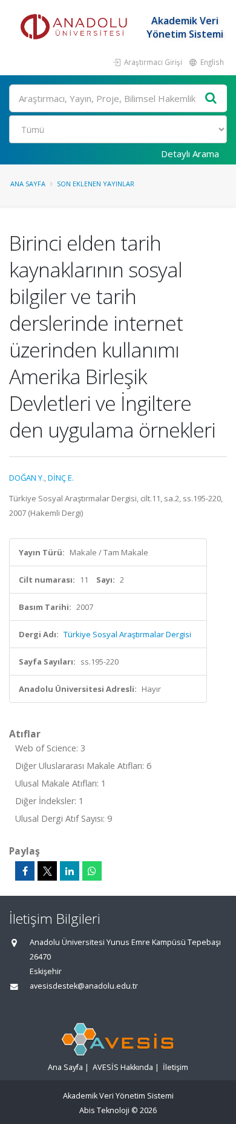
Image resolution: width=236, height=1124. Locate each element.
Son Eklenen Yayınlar (95, 183)
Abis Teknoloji (104, 1110)
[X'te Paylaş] (47, 871)
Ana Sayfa (27, 183)
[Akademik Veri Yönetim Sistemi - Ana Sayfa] (75, 27)
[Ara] (211, 98)
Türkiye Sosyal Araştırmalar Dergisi (127, 634)
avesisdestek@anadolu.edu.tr (84, 986)
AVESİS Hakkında (123, 1067)
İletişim (175, 1067)
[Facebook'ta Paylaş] (24, 871)
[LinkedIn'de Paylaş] (69, 871)
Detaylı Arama (190, 153)
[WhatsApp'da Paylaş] (92, 871)
